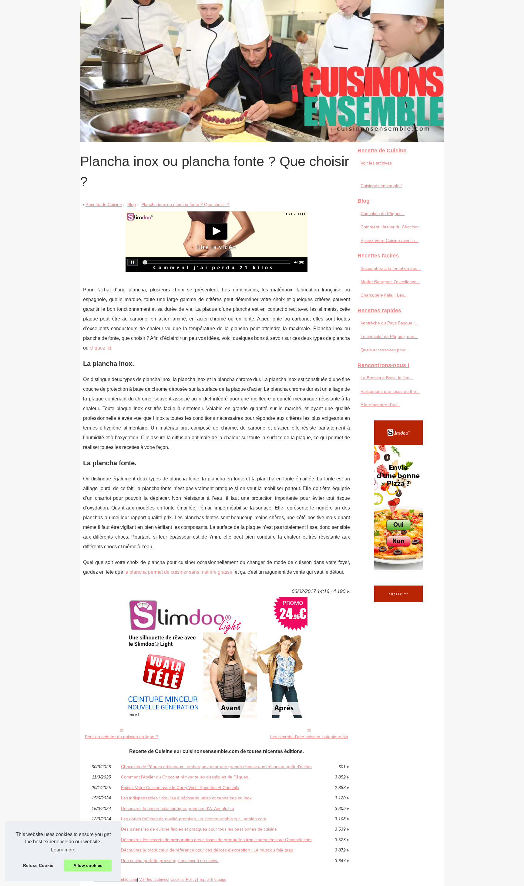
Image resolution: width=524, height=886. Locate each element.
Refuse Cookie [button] (38, 865)
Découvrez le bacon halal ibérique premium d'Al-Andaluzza (177, 808)
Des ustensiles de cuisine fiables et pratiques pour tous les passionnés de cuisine (199, 829)
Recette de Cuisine (104, 204)
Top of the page (212, 879)
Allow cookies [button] (87, 865)
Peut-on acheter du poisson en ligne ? (121, 736)
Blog (131, 204)
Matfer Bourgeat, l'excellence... (390, 281)
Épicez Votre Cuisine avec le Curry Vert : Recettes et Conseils (180, 787)
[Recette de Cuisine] (262, 71)
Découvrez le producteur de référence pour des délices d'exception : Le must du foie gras (207, 850)
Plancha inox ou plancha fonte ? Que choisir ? (185, 204)
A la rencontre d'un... (380, 404)
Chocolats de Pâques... (383, 213)
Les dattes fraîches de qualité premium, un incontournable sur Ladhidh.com (193, 819)
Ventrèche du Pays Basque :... (389, 322)
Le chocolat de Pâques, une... (389, 336)
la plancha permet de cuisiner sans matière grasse (178, 572)
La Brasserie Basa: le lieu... (387, 377)
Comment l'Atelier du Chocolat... (391, 226)
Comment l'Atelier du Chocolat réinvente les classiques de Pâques (184, 777)
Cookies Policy (183, 879)
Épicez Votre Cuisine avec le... (389, 240)
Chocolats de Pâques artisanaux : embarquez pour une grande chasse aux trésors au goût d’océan (216, 767)
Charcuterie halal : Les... (384, 295)
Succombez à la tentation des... (391, 268)
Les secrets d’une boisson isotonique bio (309, 736)
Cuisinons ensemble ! (381, 185)
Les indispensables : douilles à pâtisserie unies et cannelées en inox (186, 798)
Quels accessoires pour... (385, 349)
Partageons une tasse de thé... (390, 391)
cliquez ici (100, 347)
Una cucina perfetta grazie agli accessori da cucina (170, 860)
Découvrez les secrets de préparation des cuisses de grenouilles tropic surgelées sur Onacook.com (216, 840)
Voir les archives (376, 163)
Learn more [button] (63, 849)
